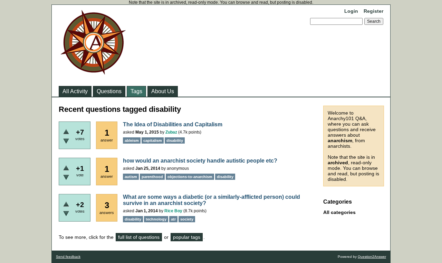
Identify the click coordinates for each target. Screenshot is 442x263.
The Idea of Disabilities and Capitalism (172, 124)
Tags (136, 91)
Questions (109, 91)
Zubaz (171, 132)
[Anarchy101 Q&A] (93, 72)
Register (373, 11)
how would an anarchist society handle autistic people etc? (200, 161)
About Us (162, 91)
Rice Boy (173, 210)
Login (351, 11)
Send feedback (68, 257)
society (186, 219)
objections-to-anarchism (189, 177)
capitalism (152, 140)
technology (156, 219)
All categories (339, 212)
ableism (132, 140)
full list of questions (139, 237)
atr (173, 219)
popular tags (186, 237)
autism (131, 177)
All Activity (75, 91)
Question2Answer (372, 257)
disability (174, 140)
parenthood (152, 177)
